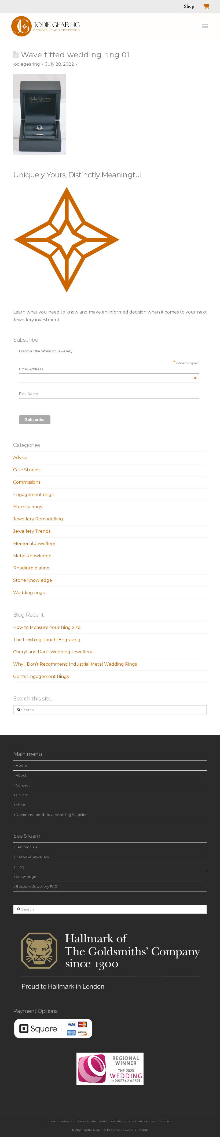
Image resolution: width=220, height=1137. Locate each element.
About (21, 775)
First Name (28, 394)
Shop (20, 805)
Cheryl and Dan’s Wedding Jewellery (52, 651)
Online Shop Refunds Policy (133, 1121)
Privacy (66, 1121)
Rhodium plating (31, 568)
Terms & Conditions (91, 1121)
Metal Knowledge (32, 555)
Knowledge (26, 877)
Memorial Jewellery (34, 543)
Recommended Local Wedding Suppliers (52, 815)
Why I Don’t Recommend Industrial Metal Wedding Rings (75, 664)
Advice (20, 457)
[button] (205, 26)
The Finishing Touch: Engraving (46, 639)
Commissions (26, 482)
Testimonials (26, 847)
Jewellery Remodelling (38, 518)
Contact (23, 785)
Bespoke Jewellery (32, 857)
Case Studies (26, 469)
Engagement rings (33, 494)
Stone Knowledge (32, 580)
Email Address (108, 369)
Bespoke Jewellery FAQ (36, 887)
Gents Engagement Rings (41, 676)
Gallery (22, 795)
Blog (20, 867)
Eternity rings (27, 506)
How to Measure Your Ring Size (46, 627)
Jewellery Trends (31, 531)
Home (21, 765)
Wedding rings (29, 592)
